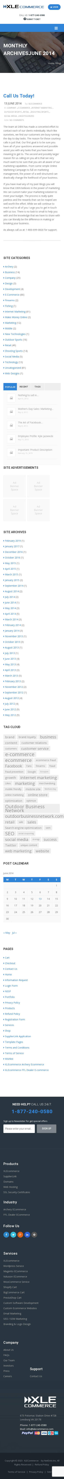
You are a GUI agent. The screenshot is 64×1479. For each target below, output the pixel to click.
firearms (40, 766)
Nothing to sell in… (28, 395)
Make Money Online (16, 317)
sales (31, 821)
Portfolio (10, 997)
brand (9, 737)
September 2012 (14, 692)
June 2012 (10, 709)
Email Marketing (12, 1313)
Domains (8, 1181)
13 (40, 898)
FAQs (6, 1355)
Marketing (10, 322)
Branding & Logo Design (17, 1324)
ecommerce (18, 760)
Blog (58, 63)
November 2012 (14, 686)
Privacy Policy (12, 1002)
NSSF (8, 991)
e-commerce (19, 754)
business (48, 736)
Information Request (16, 980)
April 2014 (10, 613)
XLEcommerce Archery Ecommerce (24, 1064)
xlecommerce (35, 103)
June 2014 (10, 602)
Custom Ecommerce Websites (20, 1308)
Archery (9, 266)
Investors (8, 1365)
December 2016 (14, 552)
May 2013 (10, 664)
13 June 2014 (12, 103)
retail (10, 821)
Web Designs (12, 373)
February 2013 (13, 681)
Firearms (10, 300)
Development (12, 289)
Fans (29, 766)
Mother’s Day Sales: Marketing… (35, 408)
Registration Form (15, 1019)
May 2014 (10, 608)
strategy (36, 839)
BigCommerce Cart (14, 1292)
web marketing (18, 850)
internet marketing (38, 777)
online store (37, 795)
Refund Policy (12, 1013)
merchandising (47, 783)
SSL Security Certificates (16, 1192)
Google (32, 771)
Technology (11, 362)
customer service (35, 748)
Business (10, 272)
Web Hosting (10, 1187)
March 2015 (11, 574)
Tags (37, 386)
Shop (8, 1030)
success (50, 839)
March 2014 (11, 619)
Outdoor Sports (13, 112)
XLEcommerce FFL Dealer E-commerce (27, 1070)
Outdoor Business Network (25, 808)
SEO (9, 833)
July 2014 (10, 597)
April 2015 (10, 568)
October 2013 (12, 641)
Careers (7, 1376)
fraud (52, 766)
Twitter (10, 845)
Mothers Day (50, 789)
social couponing (26, 833)
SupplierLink (10, 1176)
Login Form (11, 985)
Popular (10, 387)
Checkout (10, 963)
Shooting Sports (39, 112)
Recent (24, 386)
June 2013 (10, 658)
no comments (17, 120)
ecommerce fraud (46, 760)
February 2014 (13, 625)
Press (6, 1371)
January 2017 (12, 546)
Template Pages (14, 1042)
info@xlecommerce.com (39, 1429)
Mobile (8, 328)
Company (11, 107)
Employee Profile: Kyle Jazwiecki (35, 436)
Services (9, 1025)
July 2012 (10, 703)
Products (10, 1008)
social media (16, 839)
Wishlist (9, 1058)
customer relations (34, 743)
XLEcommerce (11, 1171)
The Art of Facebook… (30, 422)
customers (11, 748)
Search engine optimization (23, 828)
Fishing (9, 306)
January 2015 (12, 580)
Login (55, 7)
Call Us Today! (18, 96)
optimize (31, 800)
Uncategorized (26, 116)
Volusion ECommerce (15, 1276)
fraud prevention (14, 771)
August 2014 (12, 591)
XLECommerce (31, 1460)
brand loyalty (27, 737)
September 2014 (14, 585)
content (11, 743)
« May (6, 932)
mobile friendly (13, 789)
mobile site (33, 789)
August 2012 (12, 698)
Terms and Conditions (17, 1047)
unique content (29, 845)
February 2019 (13, 540)
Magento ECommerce (15, 1271)
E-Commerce (24, 107)
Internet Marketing (42, 107)
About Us (8, 1349)
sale (21, 822)
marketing (25, 783)
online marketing (14, 794)
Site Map (51, 1471)
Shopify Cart (10, 1287)
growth (10, 777)
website (42, 850)
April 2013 (10, 670)
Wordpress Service (13, 1266)
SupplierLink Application (18, 1036)
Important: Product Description (35, 449)
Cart (7, 957)
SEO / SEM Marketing (15, 1318)
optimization (13, 801)
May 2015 (10, 563)
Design (9, 283)
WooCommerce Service (16, 1281)
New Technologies (15, 334)
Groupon (44, 771)
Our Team (9, 1360)
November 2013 (14, 636)
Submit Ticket (33, 19)
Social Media (10, 116)
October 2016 (12, 557)
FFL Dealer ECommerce (16, 1214)
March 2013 (11, 675)
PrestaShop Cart (12, 1297)
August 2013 (12, 647)
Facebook (13, 765)
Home (51, 63)
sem (48, 827)
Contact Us (11, 968)
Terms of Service (14, 1053)
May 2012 (10, 715)
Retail (26, 112)
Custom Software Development (21, 1303)
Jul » (14, 932)
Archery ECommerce (14, 1209)
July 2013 (10, 653)
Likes (8, 783)
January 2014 (12, 630)
